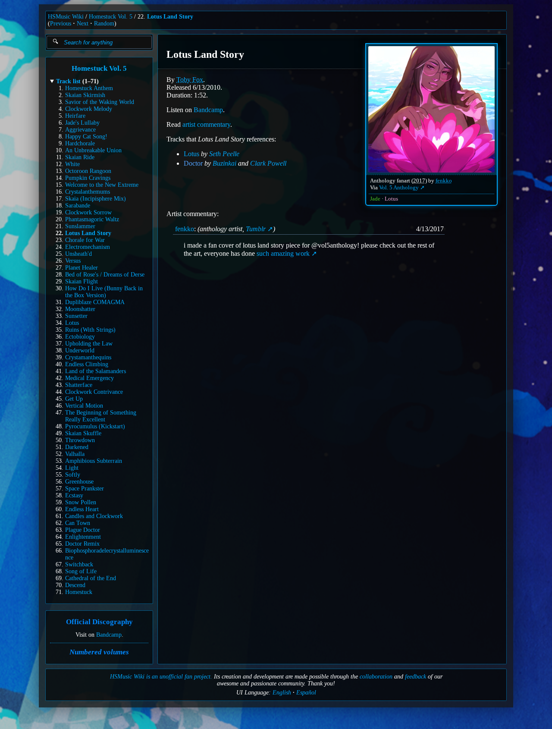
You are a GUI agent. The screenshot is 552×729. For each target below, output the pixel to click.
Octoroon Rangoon (88, 171)
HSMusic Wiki (66, 16)
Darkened (76, 447)
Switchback (79, 564)
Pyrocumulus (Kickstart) (95, 426)
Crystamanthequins (88, 357)
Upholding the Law (89, 343)
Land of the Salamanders (95, 371)
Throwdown (80, 440)
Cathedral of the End (90, 578)
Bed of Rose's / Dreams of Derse (104, 274)
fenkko (444, 181)
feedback (415, 676)
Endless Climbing (86, 364)
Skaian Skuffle (83, 433)
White (72, 164)
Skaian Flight (81, 281)
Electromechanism (87, 247)
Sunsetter (76, 316)
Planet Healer (81, 267)
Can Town (77, 523)
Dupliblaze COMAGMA (95, 302)
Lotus (72, 323)
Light (71, 468)
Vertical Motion (84, 405)
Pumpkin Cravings (87, 178)
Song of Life (81, 571)
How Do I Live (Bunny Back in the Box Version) (104, 292)
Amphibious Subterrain (93, 461)
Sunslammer (80, 226)
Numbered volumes (99, 652)
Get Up (74, 399)
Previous (60, 23)
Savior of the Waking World (99, 102)
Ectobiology (80, 336)
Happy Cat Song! (86, 136)
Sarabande (77, 205)
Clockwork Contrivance (94, 392)
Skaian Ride (79, 157)
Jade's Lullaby (82, 122)
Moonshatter (80, 309)
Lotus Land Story (170, 16)
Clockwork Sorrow (88, 212)
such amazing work (283, 253)
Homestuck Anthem (89, 88)
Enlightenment (83, 537)
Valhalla (75, 454)
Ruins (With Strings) (90, 330)
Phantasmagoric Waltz (92, 219)
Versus (73, 261)
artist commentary (206, 124)
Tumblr (256, 229)
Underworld (79, 350)
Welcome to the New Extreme (101, 185)
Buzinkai (224, 163)
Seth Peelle (224, 153)
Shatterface (78, 385)
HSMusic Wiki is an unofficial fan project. (161, 676)
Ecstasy (74, 495)
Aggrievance (80, 129)
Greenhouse (79, 481)
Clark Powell (268, 163)
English (282, 692)
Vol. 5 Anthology (399, 188)
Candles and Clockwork (94, 516)
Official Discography (99, 622)
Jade (375, 199)
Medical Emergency (89, 378)
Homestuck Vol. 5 (110, 16)
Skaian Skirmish (85, 95)
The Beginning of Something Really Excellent (100, 416)
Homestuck (78, 592)
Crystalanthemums (87, 192)
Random (104, 23)
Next (82, 23)
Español (306, 692)
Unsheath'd (78, 254)
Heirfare (75, 116)
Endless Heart (82, 509)
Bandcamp (109, 635)
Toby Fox (189, 79)
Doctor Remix (82, 543)
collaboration (376, 676)
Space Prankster (84, 488)
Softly (72, 474)
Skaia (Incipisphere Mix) (95, 198)
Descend (75, 585)
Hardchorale (80, 143)
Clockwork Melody (88, 109)
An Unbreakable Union (93, 150)
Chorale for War (85, 240)
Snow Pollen (80, 502)
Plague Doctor (82, 530)
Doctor (193, 163)
